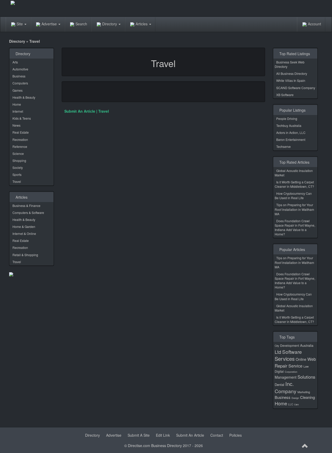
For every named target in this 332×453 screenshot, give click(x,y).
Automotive (20, 69)
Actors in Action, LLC (291, 132)
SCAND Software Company (295, 87)
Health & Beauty (23, 97)
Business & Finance (26, 205)
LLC (290, 404)
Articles (142, 23)
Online (301, 359)
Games (17, 90)
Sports (17, 174)
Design (295, 398)
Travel (16, 181)
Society (17, 167)
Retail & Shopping (25, 255)
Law (306, 366)
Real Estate (20, 132)
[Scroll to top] (305, 446)
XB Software (285, 94)
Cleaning (307, 397)
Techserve (283, 146)
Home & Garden (23, 226)
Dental (279, 384)
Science (18, 153)
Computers (20, 83)
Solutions (306, 376)
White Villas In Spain (290, 80)
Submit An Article (190, 435)
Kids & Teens (21, 118)
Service (295, 366)
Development (289, 345)
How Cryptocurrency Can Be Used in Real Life (293, 195)
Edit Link (163, 435)
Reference (19, 146)
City (277, 346)
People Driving (286, 118)
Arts (15, 62)
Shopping (19, 160)
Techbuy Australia (288, 125)
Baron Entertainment (290, 139)
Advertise (50, 23)
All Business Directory (291, 73)
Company (285, 390)
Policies (235, 435)
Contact (216, 435)
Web (311, 359)
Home (16, 104)
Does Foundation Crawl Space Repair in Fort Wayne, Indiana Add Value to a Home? (295, 227)
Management (285, 377)
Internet (17, 111)
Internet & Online (24, 233)
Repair (281, 365)
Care (296, 404)
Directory (110, 23)
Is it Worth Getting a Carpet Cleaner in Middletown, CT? (294, 184)
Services (285, 358)
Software (292, 351)
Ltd (278, 351)
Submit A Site (139, 435)
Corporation (291, 371)
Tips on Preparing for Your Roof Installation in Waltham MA (294, 209)
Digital (279, 371)
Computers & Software (28, 212)
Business (18, 76)
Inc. (289, 383)
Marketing (304, 392)
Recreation (20, 139)
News (16, 125)
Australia (306, 345)
